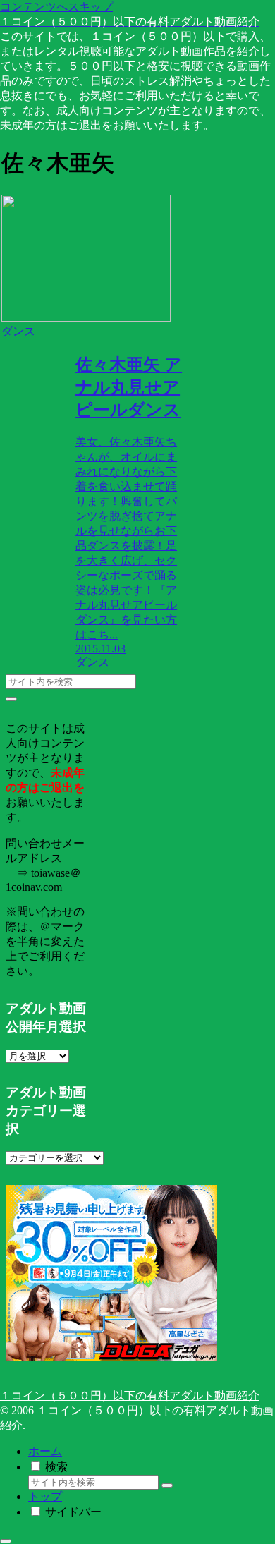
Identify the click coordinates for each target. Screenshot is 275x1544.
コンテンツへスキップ (56, 7)
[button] (11, 699)
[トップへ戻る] (5, 1541)
